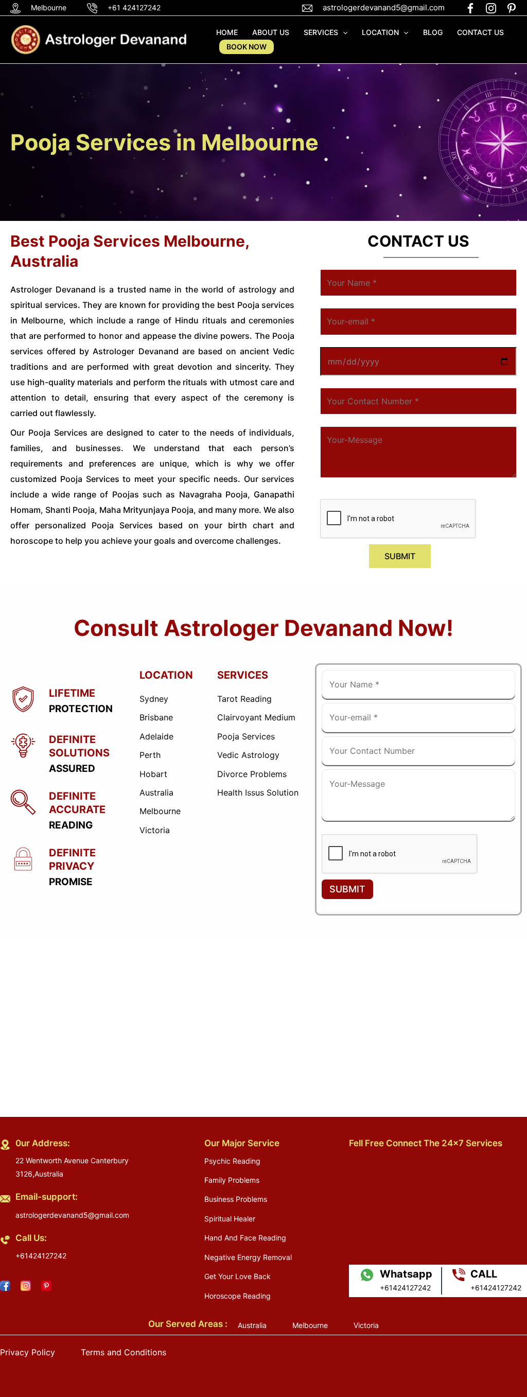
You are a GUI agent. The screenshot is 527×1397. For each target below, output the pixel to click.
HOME (227, 32)
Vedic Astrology (248, 755)
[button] (342, 32)
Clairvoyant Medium (256, 717)
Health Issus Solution (257, 792)
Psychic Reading (232, 1161)
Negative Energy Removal (248, 1257)
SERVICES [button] (321, 32)
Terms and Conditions (123, 1352)
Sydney (153, 699)
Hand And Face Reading (245, 1237)
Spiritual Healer (229, 1218)
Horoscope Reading (237, 1295)
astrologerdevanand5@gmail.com (384, 7)
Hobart (153, 774)
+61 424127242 (134, 7)
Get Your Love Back (237, 1276)
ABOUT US (270, 32)
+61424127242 (40, 1255)
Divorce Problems (252, 774)
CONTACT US (480, 32)
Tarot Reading (244, 699)
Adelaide (156, 736)
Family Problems (231, 1180)
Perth (150, 755)
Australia (156, 792)
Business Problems (235, 1199)
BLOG (433, 32)
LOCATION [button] (380, 32)
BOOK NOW (246, 46)
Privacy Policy (27, 1352)
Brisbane (156, 717)
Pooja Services (246, 736)
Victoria (154, 830)
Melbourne (160, 811)
